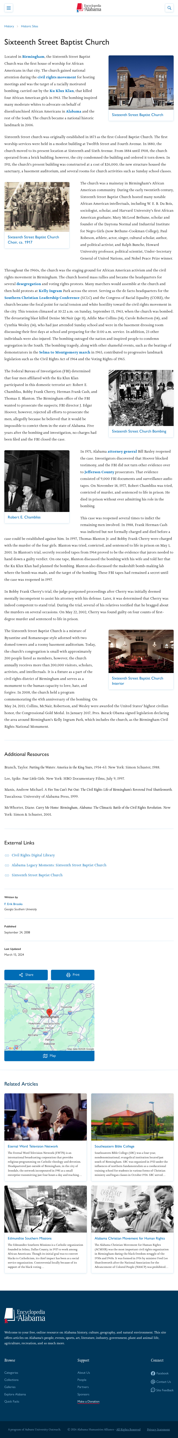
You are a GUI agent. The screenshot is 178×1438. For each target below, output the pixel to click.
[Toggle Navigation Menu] (8, 7)
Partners (83, 1387)
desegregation (28, 283)
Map (53, 1055)
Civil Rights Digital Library (33, 855)
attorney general (122, 451)
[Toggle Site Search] (169, 7)
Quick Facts (11, 1401)
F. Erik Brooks (13, 904)
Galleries (9, 1387)
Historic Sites (29, 26)
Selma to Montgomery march (64, 352)
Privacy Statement (158, 1429)
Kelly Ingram (50, 290)
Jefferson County (99, 472)
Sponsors (83, 1394)
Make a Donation (88, 1401)
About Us (83, 1373)
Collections (11, 1380)
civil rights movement (57, 77)
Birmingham (33, 56)
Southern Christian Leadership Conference (42, 297)
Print (76, 974)
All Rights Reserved (128, 1429)
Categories (11, 1373)
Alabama (73, 111)
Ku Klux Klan (61, 90)
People (81, 1380)
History (9, 26)
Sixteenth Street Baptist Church (37, 875)
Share (29, 974)
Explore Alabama (15, 1394)
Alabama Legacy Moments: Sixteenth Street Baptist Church (59, 865)
